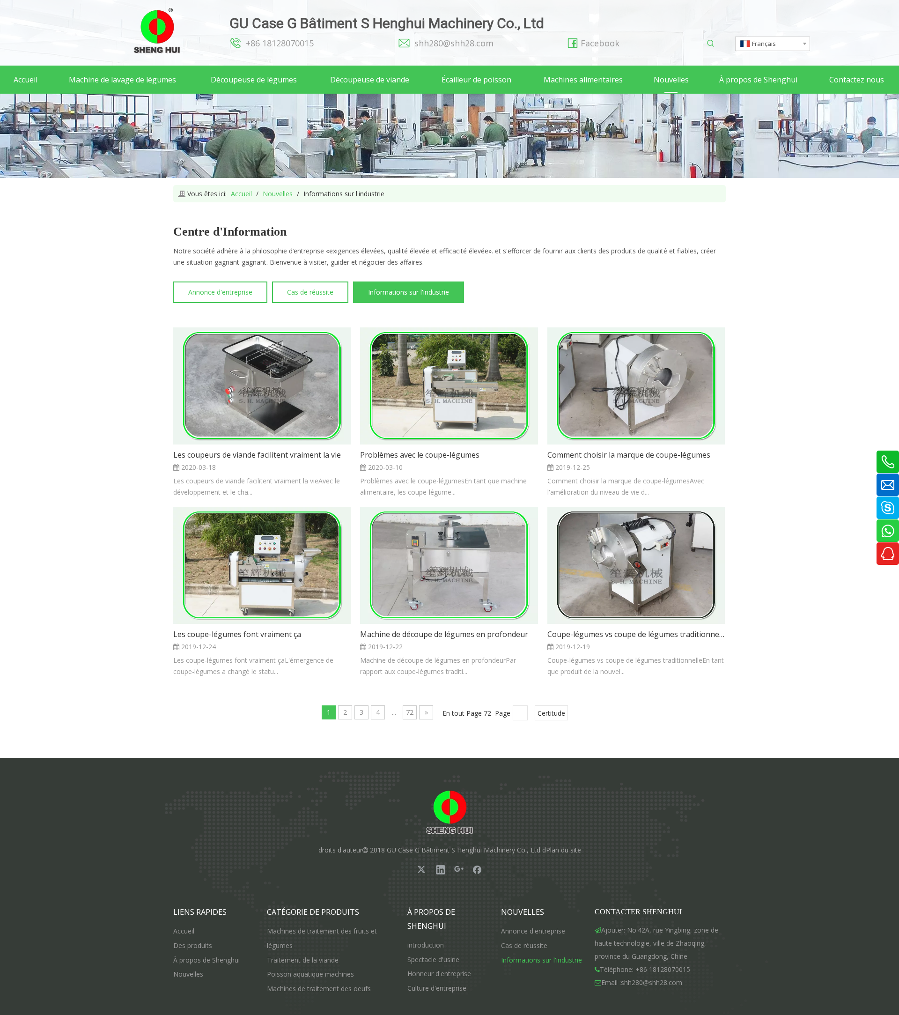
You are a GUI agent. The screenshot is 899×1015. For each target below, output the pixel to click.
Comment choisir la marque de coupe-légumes (628, 455)
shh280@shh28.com (454, 43)
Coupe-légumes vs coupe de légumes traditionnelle (636, 634)
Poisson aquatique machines (310, 974)
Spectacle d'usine (433, 959)
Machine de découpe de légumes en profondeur (444, 634)
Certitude (551, 713)
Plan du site (563, 849)
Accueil (183, 930)
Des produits (192, 945)
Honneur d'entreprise (439, 973)
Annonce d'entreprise (220, 292)
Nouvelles (188, 974)
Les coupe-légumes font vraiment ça (237, 634)
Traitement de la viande (303, 960)
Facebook (600, 43)
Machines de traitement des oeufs (319, 988)
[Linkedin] (440, 869)
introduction (425, 945)
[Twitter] (422, 869)
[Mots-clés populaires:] (711, 44)
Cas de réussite (310, 292)
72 (409, 712)
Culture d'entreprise (436, 988)
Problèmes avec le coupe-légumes (419, 455)
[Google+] (458, 869)
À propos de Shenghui (206, 960)
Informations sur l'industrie (408, 292)
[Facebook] (477, 869)
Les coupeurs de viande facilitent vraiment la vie (257, 455)
